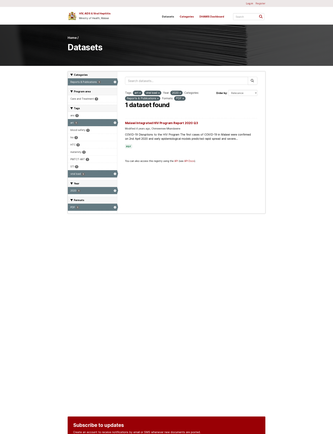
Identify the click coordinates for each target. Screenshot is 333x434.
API (176, 161)
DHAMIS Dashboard (211, 16)
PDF (128, 147)
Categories (187, 16)
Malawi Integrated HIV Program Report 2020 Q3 (161, 123)
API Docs (189, 161)
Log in (249, 3)
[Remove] (140, 93)
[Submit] (262, 16)
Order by (221, 93)
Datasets (168, 16)
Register (260, 3)
